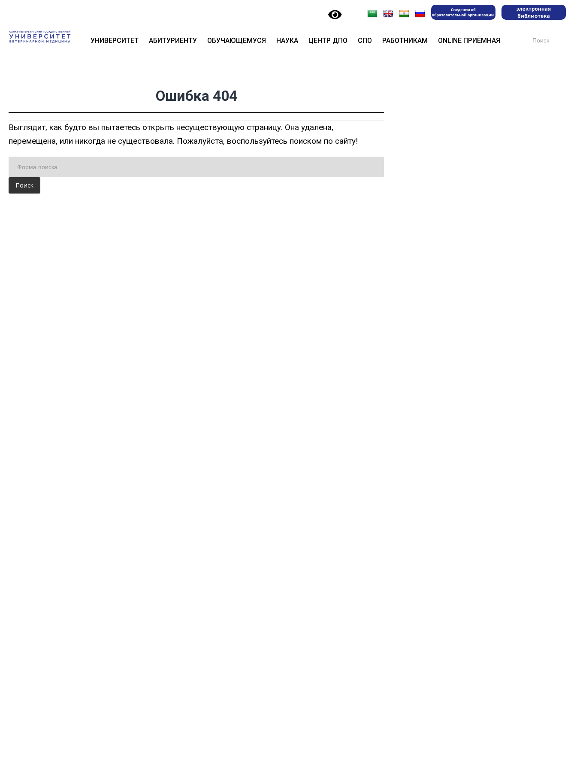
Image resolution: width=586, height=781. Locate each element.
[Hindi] (404, 13)
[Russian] (420, 13)
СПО (365, 40)
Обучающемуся (236, 40)
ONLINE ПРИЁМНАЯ (469, 40)
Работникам (405, 40)
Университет (115, 40)
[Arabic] (372, 13)
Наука (287, 40)
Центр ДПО (327, 40)
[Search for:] (196, 167)
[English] (388, 13)
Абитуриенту (173, 40)
